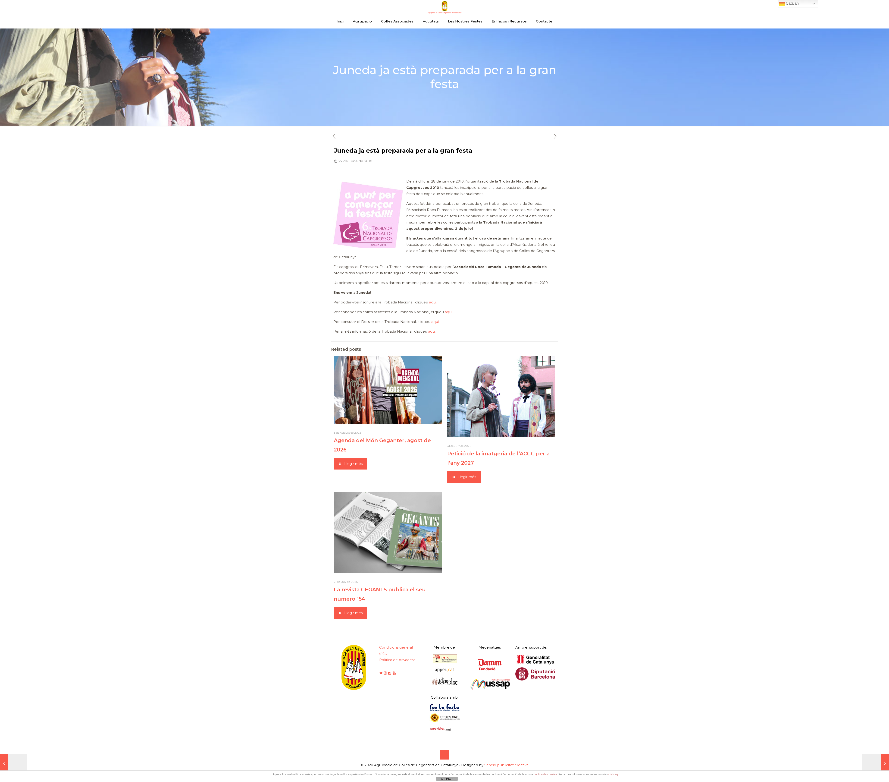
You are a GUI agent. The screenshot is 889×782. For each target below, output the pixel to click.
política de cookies (545, 774)
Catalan (792, 3)
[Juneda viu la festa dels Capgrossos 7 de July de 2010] (875, 763)
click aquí (614, 774)
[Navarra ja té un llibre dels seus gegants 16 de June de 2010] (13, 763)
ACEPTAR (447, 779)
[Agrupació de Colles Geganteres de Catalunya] (444, 7)
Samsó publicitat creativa (506, 765)
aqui (432, 302)
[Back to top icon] (444, 755)
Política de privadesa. (397, 660)
